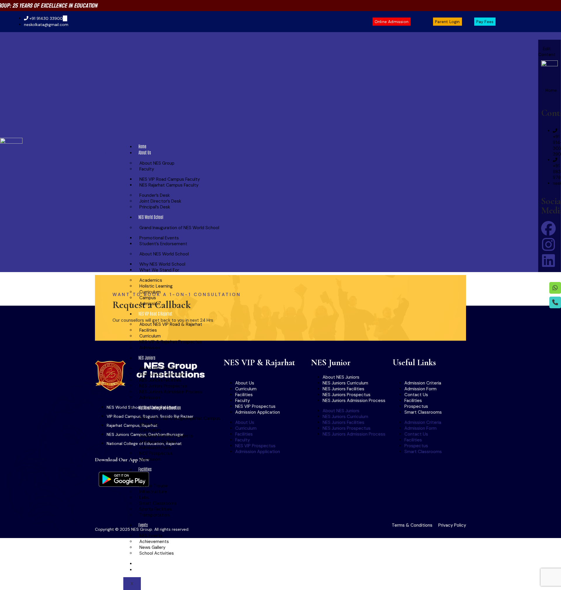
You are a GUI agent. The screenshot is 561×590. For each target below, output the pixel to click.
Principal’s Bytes (150, 563)
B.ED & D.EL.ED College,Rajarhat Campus (179, 418)
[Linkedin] (548, 260)
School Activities (156, 553)
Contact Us (146, 569)
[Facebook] (548, 228)
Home (142, 146)
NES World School (79, 151)
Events (143, 525)
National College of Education (159, 407)
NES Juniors (146, 357)
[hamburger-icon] (531, 148)
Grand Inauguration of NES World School (179, 228)
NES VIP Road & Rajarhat (155, 313)
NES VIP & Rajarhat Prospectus (170, 342)
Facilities (145, 469)
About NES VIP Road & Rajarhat (170, 324)
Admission (149, 304)
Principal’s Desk (154, 207)
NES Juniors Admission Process (170, 392)
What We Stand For (159, 270)
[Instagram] (548, 244)
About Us (144, 152)
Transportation (154, 515)
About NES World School (164, 254)
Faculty (146, 169)
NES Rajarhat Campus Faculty (168, 185)
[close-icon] (542, 43)
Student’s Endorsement (163, 244)
